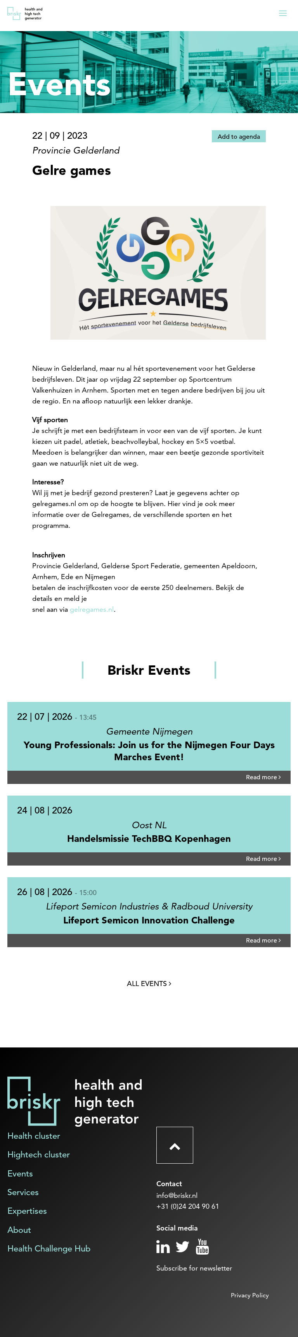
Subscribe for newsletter (194, 1268)
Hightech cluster (38, 1154)
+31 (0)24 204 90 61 (187, 1206)
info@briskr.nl (177, 1195)
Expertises (27, 1211)
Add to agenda (239, 137)
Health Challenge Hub (48, 1248)
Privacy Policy (250, 1295)
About (19, 1230)
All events (148, 983)
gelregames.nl (92, 609)
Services (23, 1192)
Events (20, 1173)
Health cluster (33, 1136)
